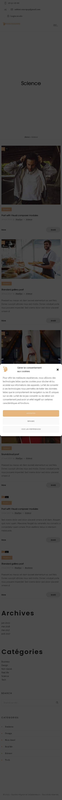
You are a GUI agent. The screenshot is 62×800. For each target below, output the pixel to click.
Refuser (31, 421)
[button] (57, 369)
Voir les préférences (31, 429)
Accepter (31, 413)
